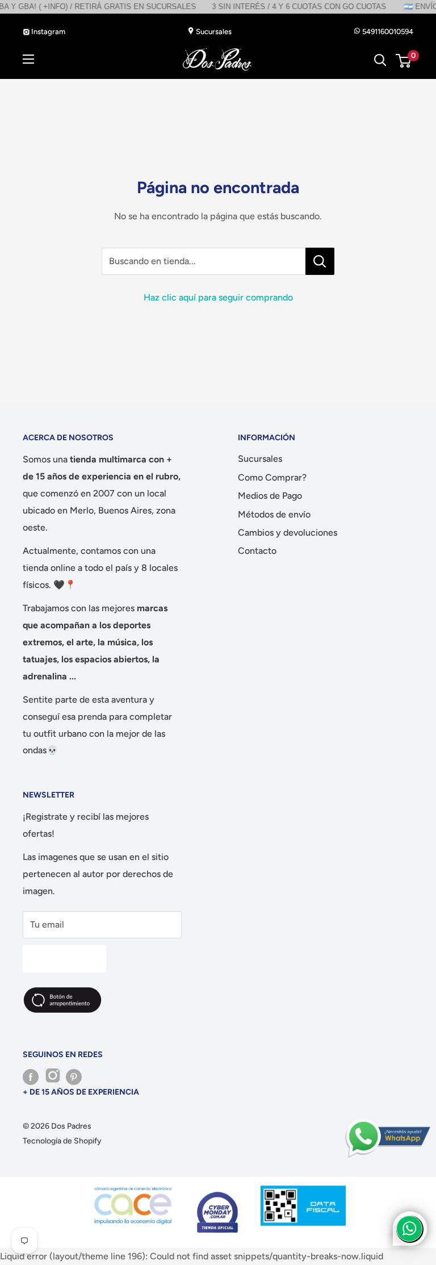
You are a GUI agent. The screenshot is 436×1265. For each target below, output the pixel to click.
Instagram (47, 31)
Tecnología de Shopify (62, 1141)
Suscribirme (64, 958)
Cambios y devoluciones (287, 532)
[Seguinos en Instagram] (52, 1077)
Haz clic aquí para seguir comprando (218, 297)
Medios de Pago (270, 495)
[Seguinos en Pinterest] (74, 1077)
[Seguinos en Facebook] (31, 1077)
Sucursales (213, 31)
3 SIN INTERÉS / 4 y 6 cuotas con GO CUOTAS (276, 6)
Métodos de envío (274, 514)
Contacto (257, 550)
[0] (404, 61)
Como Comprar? (272, 477)
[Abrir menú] (28, 59)
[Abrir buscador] (380, 60)
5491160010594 (386, 31)
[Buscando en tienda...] (319, 261)
